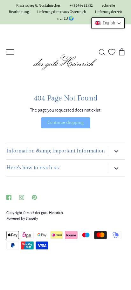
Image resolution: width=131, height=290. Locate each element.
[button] (108, 23)
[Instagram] (21, 197)
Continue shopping (66, 122)
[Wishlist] (111, 52)
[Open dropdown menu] (116, 151)
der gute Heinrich (49, 213)
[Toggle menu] (10, 52)
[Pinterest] (34, 197)
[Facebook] (9, 197)
